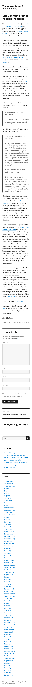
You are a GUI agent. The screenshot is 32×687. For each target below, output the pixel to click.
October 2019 (8, 481)
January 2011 (8, 505)
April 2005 (7, 670)
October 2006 (8, 627)
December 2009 (9, 536)
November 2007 (9, 596)
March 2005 (8, 673)
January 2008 (8, 591)
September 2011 (9, 486)
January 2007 (8, 620)
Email (5, 377)
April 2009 (7, 555)
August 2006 (8, 632)
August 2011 (8, 488)
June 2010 (7, 522)
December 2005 (9, 651)
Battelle (5, 62)
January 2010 (8, 534)
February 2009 (9, 560)
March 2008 (8, 586)
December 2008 (9, 565)
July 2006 (7, 634)
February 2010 (9, 531)
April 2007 (7, 613)
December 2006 (9, 622)
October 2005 (8, 656)
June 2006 (7, 637)
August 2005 (8, 661)
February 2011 (8, 503)
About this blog (9, 453)
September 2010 (9, 515)
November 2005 (9, 653)
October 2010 (8, 512)
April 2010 (7, 527)
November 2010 (9, 510)
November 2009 (9, 539)
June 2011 (7, 493)
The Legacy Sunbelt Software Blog (12, 7)
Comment (6, 342)
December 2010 (9, 508)
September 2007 (9, 601)
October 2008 (8, 570)
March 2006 (8, 644)
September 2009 (9, 543)
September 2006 (9, 629)
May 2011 (7, 496)
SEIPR (25, 81)
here (24, 60)
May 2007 (7, 610)
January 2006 (8, 649)
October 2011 (8, 484)
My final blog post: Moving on (14, 455)
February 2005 (9, 675)
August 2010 (8, 517)
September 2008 (9, 572)
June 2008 (7, 579)
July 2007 (7, 606)
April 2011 (7, 498)
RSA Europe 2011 (9, 467)
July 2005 (7, 663)
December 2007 (9, 594)
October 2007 (8, 598)
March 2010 (8, 529)
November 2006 (9, 625)
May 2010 (7, 524)
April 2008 (7, 584)
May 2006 (7, 639)
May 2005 (7, 668)
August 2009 (8, 546)
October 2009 (8, 541)
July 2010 (7, 519)
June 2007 (7, 608)
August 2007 (8, 603)
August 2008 (8, 574)
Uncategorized (25, 322)
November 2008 (9, 567)
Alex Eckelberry (6, 322)
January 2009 (8, 563)
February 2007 (9, 618)
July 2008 (7, 577)
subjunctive (11, 296)
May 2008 (7, 582)
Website (5, 385)
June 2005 (7, 665)
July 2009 (7, 548)
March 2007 (8, 615)
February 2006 (9, 646)
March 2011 (8, 500)
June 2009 (7, 551)
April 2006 (7, 641)
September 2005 (9, 658)
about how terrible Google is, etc (13, 57)
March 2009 (8, 558)
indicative (20, 301)
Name (4, 368)
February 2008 (9, 589)
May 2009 (7, 553)
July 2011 (7, 491)
